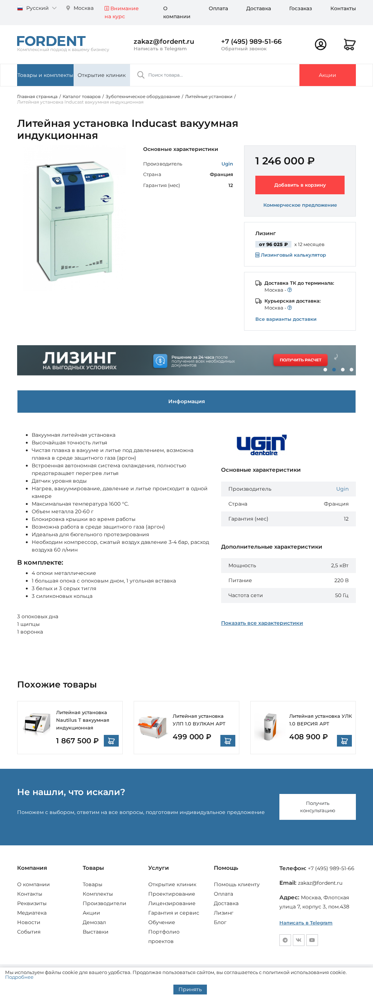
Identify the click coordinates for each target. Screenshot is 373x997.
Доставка (258, 8)
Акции (327, 75)
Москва (83, 8)
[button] (325, 369)
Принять (190, 989)
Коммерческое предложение (300, 205)
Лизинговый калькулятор (292, 255)
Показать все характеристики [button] (262, 623)
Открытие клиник (102, 75)
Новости (28, 922)
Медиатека (32, 913)
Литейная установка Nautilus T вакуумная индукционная (82, 720)
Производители (104, 903)
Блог (220, 922)
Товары (92, 884)
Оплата (218, 8)
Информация (186, 401)
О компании (33, 884)
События (28, 931)
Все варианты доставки (286, 319)
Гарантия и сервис (173, 913)
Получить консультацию (317, 806)
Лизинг (223, 913)
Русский (37, 8)
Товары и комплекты (45, 75)
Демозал (94, 922)
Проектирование (171, 894)
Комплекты (98, 894)
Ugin (227, 164)
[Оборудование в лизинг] (186, 360)
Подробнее (19, 977)
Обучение (161, 922)
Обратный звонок (244, 48)
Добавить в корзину (300, 185)
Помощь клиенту (237, 884)
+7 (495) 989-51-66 (251, 42)
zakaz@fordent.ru (164, 42)
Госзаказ (300, 8)
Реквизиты (32, 903)
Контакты (343, 8)
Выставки (96, 931)
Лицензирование (172, 903)
